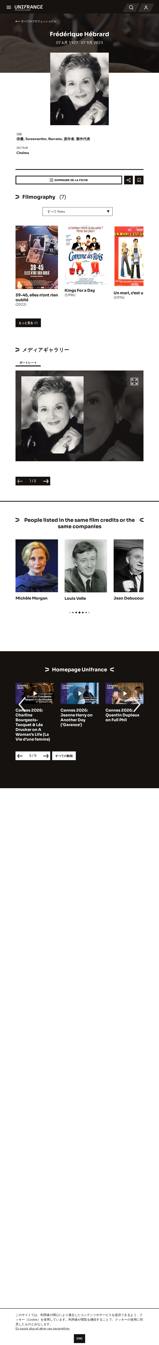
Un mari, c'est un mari (135, 293)
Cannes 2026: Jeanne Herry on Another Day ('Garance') (76, 717)
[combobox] (77, 211)
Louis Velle (75, 598)
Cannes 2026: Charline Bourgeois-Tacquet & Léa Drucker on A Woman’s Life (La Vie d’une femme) (33, 725)
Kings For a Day (80, 290)
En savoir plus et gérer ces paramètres (43, 1328)
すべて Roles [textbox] (56, 211)
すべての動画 (64, 756)
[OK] (79, 1338)
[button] (134, 382)
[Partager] (128, 180)
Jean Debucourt (130, 598)
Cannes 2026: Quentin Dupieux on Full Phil (122, 715)
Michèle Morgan (32, 598)
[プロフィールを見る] (146, 7)
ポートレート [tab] (28, 362)
